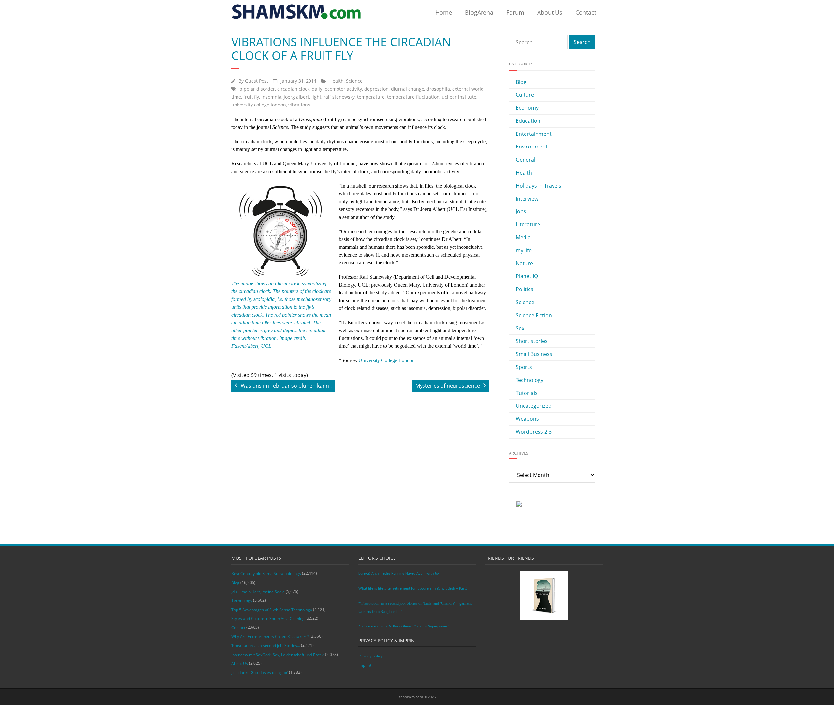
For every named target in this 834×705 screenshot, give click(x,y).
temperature (371, 97)
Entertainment (534, 133)
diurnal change (407, 89)
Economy (527, 107)
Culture (525, 94)
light (316, 97)
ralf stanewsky (339, 97)
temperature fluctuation (413, 97)
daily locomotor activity (337, 89)
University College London (386, 360)
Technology (529, 380)
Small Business (534, 354)
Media (523, 237)
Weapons (527, 418)
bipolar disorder (257, 89)
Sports (524, 367)
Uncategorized (534, 405)
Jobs (521, 211)
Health (336, 81)
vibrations (299, 105)
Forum (515, 12)
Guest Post (256, 81)
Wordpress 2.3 (534, 431)
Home (443, 12)
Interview (527, 198)
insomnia (271, 97)
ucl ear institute (459, 97)
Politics (524, 289)
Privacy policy (370, 656)
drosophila (438, 89)
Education (528, 120)
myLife (524, 250)
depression (376, 89)
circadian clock (293, 89)
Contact (585, 12)
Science (354, 81)
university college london (258, 105)
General (525, 159)
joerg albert (296, 97)
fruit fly (251, 97)
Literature (528, 224)
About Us (549, 12)
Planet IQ (527, 276)
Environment (532, 146)
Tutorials (527, 393)
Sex (520, 328)
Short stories (532, 341)
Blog (521, 82)
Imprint (364, 665)
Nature (524, 263)
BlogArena (479, 12)
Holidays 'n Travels (538, 185)
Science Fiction (534, 315)
